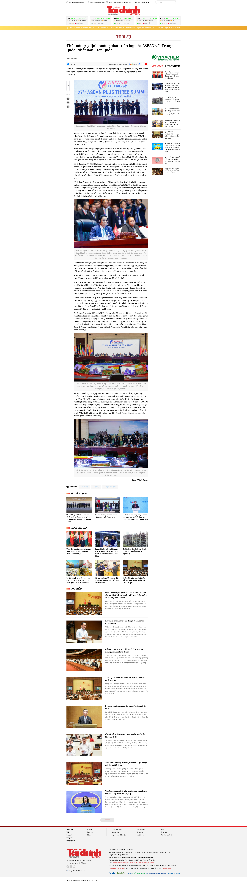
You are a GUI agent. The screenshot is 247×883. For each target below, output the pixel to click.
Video (68, 832)
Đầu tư (85, 28)
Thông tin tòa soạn (116, 868)
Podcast (69, 835)
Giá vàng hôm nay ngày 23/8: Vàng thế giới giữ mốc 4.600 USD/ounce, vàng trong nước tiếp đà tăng (172, 148)
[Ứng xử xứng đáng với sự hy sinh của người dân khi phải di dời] (84, 745)
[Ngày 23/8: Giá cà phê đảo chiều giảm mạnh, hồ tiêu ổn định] (157, 171)
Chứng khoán (105, 28)
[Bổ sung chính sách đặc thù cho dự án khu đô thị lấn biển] (84, 717)
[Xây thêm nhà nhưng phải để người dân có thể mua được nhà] (84, 632)
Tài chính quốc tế (174, 28)
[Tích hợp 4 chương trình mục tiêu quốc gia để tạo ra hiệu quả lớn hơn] (84, 773)
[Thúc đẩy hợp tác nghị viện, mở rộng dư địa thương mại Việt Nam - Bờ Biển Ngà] (79, 539)
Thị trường (140, 28)
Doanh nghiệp (130, 28)
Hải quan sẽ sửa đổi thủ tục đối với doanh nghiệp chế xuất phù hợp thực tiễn (107, 580)
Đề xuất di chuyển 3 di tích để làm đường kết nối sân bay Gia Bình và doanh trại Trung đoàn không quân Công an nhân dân (126, 595)
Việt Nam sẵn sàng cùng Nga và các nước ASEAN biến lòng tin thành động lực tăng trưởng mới (135, 517)
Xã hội (158, 28)
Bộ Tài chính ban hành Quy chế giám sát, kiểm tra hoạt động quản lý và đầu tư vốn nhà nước (78, 580)
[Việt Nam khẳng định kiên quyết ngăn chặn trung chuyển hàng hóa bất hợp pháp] (84, 802)
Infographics (70, 840)
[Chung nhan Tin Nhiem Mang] (76, 871)
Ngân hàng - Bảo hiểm (118, 28)
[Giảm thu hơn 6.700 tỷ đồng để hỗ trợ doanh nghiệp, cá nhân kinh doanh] (84, 660)
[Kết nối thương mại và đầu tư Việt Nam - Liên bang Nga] (107, 505)
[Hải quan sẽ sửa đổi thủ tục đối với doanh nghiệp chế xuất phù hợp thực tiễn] (107, 568)
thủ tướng (84, 487)
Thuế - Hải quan (94, 28)
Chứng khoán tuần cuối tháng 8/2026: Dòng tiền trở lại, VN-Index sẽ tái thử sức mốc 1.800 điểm (172, 88)
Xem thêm (107, 820)
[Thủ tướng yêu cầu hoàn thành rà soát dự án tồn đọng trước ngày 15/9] (135, 539)
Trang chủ (69, 829)
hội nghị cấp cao (110, 487)
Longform (69, 838)
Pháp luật (164, 28)
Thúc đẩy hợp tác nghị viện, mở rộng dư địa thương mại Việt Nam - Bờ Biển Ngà (78, 551)
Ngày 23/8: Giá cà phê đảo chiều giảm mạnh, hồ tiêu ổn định (172, 171)
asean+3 (96, 487)
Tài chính (79, 28)
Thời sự (72, 28)
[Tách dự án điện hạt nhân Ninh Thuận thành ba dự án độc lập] (84, 688)
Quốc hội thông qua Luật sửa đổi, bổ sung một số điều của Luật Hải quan (134, 580)
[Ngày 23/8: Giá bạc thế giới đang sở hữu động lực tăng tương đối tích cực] (157, 160)
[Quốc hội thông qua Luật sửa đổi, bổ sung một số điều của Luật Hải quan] (135, 568)
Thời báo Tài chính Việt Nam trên (117, 64)
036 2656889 (166, 868)
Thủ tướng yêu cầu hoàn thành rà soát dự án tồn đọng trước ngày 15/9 (134, 551)
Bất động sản (149, 28)
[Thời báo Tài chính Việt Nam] (123, 10)
